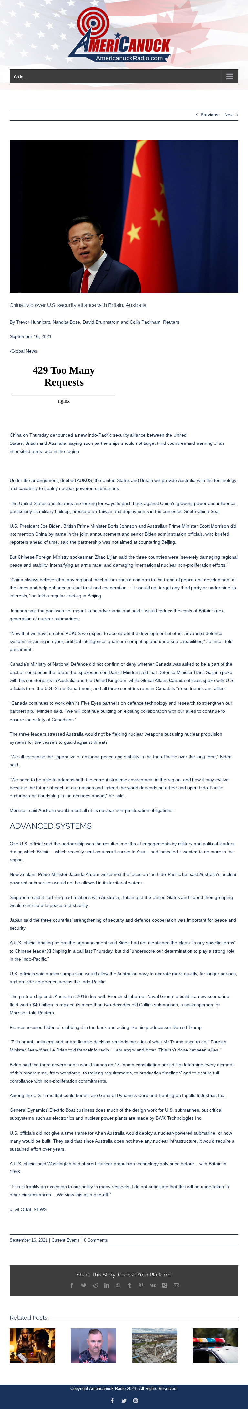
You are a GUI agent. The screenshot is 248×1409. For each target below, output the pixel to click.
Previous (209, 114)
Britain (31, 443)
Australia (57, 443)
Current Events (66, 1240)
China (16, 435)
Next (229, 114)
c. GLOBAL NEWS (28, 1209)
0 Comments (96, 1240)
